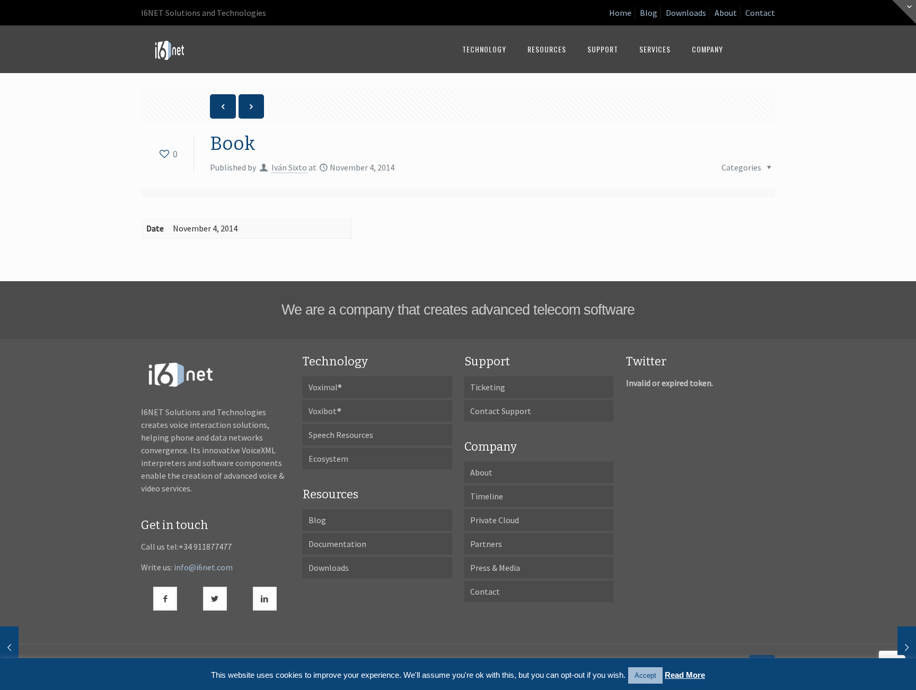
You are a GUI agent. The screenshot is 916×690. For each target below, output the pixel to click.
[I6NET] (170, 49)
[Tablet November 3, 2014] (30, 647)
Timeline (486, 496)
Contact (760, 12)
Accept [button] (645, 675)
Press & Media (495, 567)
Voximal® (325, 387)
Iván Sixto (289, 167)
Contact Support (500, 411)
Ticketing (487, 387)
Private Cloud (494, 520)
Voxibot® (325, 411)
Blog (648, 12)
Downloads (686, 12)
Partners (486, 544)
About (726, 12)
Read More (685, 674)
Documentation (337, 544)
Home (620, 12)
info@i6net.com (203, 567)
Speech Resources (341, 434)
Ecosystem (328, 458)
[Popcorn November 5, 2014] (885, 647)
